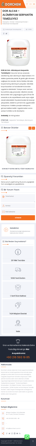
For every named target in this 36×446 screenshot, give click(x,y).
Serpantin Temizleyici (16, 120)
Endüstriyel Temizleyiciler (10, 24)
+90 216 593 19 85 (18, 357)
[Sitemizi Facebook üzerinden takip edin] (7, 433)
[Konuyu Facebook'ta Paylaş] (4, 33)
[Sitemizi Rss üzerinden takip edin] (20, 433)
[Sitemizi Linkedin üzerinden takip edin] (14, 433)
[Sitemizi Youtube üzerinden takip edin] (17, 433)
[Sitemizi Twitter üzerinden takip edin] (9, 433)
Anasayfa (5, 22)
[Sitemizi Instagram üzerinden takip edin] (12, 433)
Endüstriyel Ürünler (22, 22)
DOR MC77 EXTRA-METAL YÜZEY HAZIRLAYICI (18, 169)
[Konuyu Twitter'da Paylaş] (6, 33)
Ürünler (12, 22)
